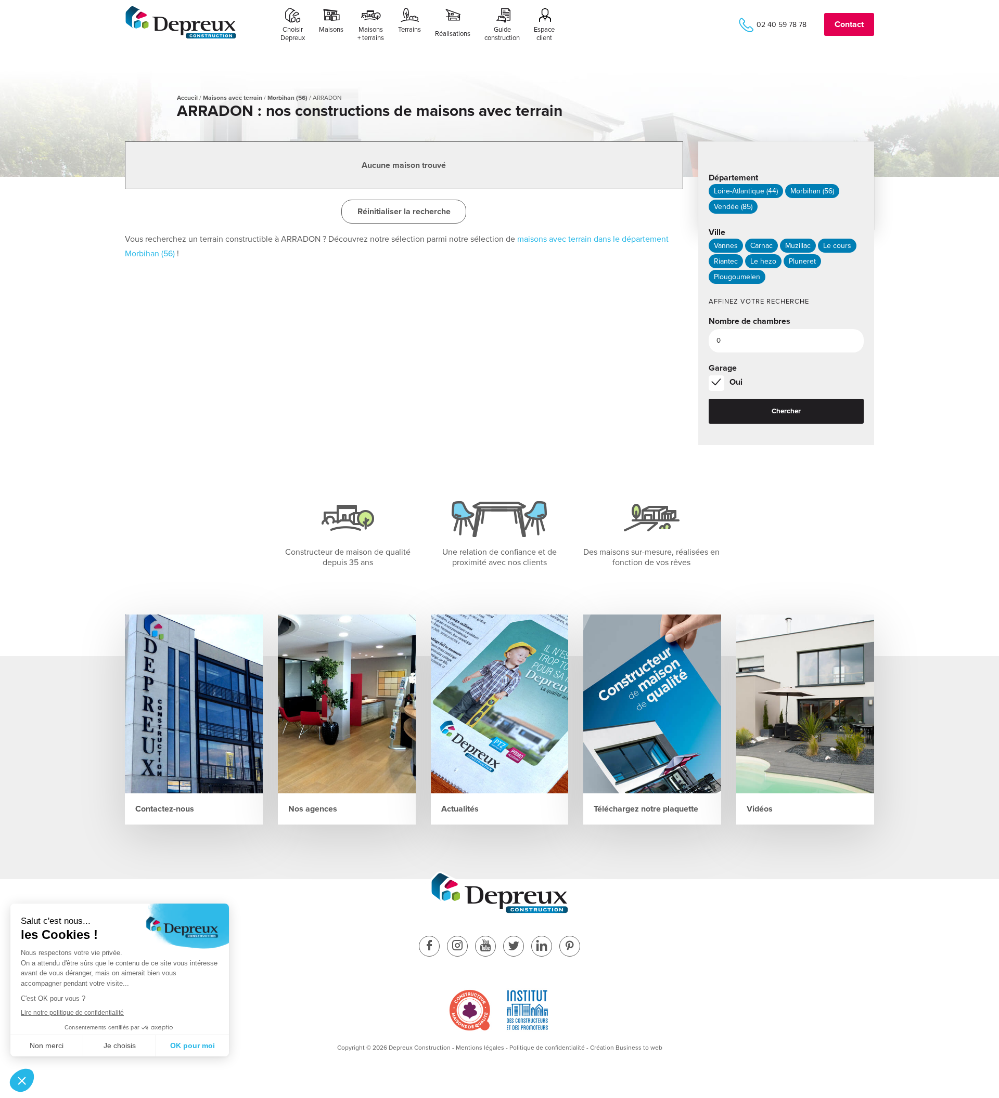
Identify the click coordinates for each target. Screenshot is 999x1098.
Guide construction (502, 33)
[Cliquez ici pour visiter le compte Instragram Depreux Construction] (457, 947)
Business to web (639, 1047)
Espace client (544, 33)
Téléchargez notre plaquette (646, 809)
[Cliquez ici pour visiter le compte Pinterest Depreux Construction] (569, 947)
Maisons (331, 29)
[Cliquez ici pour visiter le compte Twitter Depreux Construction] (513, 947)
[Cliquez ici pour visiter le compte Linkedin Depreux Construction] (541, 947)
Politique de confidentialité (547, 1047)
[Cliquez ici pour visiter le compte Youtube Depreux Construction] (485, 947)
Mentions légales (480, 1047)
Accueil (187, 97)
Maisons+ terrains (370, 33)
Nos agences (312, 809)
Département (733, 178)
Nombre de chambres (749, 321)
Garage (723, 368)
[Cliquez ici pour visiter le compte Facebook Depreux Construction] (429, 947)
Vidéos (760, 809)
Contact (849, 24)
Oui (735, 382)
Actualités (460, 809)
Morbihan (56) (287, 97)
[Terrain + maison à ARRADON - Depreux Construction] (181, 37)
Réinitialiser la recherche (404, 211)
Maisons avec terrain (232, 97)
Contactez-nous (164, 809)
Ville (717, 232)
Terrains (409, 29)
